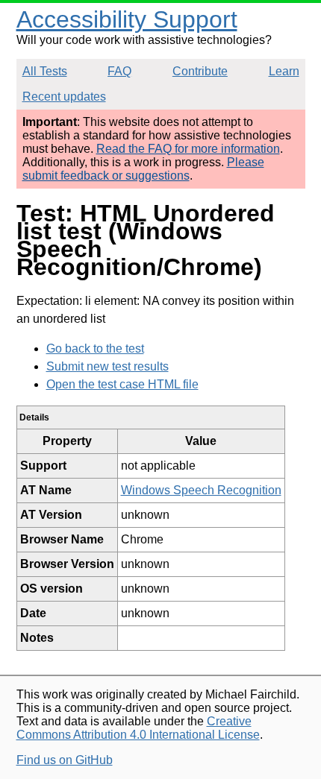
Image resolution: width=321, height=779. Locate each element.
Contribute (200, 71)
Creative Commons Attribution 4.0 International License (138, 728)
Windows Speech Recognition (201, 490)
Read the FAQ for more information (188, 148)
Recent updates (64, 96)
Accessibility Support (126, 19)
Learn (284, 71)
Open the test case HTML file (122, 384)
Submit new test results (107, 366)
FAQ (119, 71)
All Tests (44, 71)
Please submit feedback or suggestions (143, 169)
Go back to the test (95, 348)
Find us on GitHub (64, 760)
